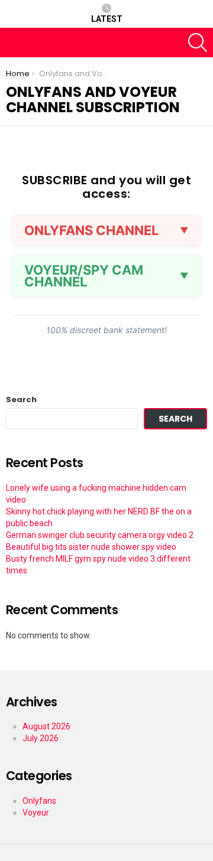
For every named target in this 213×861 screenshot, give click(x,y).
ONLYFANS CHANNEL (91, 230)
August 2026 (46, 726)
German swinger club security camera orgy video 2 (99, 535)
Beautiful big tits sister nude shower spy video (91, 547)
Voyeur (35, 812)
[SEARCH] (197, 42)
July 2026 (40, 738)
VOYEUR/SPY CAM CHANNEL (83, 275)
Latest (106, 19)
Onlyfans (39, 800)
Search (21, 400)
